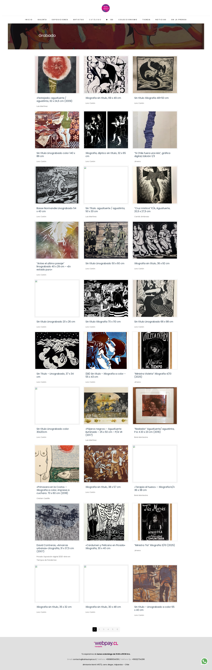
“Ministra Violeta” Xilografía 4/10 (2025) (152, 375)
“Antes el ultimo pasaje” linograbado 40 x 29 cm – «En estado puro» (54, 266)
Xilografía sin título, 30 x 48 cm (103, 607)
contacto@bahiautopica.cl (84, 659)
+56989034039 (112, 659)
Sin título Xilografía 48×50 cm (151, 98)
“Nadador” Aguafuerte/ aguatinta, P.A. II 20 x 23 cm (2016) (154, 430)
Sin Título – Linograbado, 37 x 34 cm (55, 375)
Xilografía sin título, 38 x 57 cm (103, 487)
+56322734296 (138, 659)
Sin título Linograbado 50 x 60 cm (105, 263)
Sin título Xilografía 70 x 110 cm (103, 321)
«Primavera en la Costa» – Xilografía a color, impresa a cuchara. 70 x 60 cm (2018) (53, 490)
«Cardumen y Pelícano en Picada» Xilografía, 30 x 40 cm (105, 547)
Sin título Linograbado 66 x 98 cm (153, 321)
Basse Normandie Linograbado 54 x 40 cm (56, 210)
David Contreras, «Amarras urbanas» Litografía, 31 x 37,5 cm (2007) (55, 548)
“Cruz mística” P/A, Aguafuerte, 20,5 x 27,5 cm (152, 210)
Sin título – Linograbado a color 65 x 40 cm (154, 608)
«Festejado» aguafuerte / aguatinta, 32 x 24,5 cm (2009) (54, 99)
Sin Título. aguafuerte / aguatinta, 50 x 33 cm (105, 210)
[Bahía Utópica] (106, 8)
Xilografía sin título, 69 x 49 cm (103, 98)
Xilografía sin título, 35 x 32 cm (54, 607)
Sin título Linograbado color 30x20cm (53, 430)
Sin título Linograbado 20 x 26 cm (56, 321)
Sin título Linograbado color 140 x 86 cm (56, 154)
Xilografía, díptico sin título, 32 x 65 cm (106, 154)
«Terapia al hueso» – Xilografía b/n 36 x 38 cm (154, 488)
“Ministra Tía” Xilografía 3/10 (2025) (154, 545)
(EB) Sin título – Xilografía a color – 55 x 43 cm (106, 375)
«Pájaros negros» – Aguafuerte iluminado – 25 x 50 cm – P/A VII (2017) (104, 432)
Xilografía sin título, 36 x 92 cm (152, 263)
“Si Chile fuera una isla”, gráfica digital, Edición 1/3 (152, 154)
